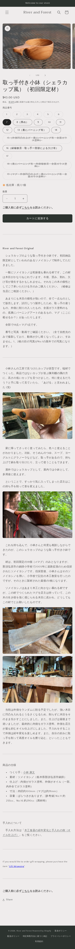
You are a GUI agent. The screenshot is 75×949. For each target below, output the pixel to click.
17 (8, 157)
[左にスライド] (30, 75)
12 (7, 130)
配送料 (11, 102)
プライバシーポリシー (61, 936)
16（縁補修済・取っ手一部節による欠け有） (32, 148)
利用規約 (39, 941)
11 (60, 122)
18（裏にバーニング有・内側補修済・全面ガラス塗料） (37, 166)
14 (56, 130)
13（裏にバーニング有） (32, 130)
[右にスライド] (45, 75)
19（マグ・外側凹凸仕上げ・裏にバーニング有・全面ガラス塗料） (37, 176)
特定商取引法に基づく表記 (35, 936)
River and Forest (24, 931)
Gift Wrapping (16, 866)
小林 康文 (29, 772)
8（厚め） (23, 122)
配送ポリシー (13, 936)
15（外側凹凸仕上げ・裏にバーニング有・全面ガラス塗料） (37, 140)
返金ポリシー (61, 931)
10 (50, 123)
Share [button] (9, 899)
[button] (7, 12)
